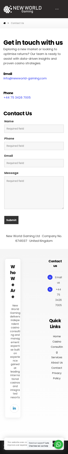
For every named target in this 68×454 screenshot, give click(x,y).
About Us (57, 362)
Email (8, 155)
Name (9, 121)
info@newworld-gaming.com (25, 78)
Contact (56, 368)
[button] (14, 408)
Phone (9, 138)
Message (11, 173)
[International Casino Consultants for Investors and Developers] (22, 9)
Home (57, 336)
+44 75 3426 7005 (17, 97)
